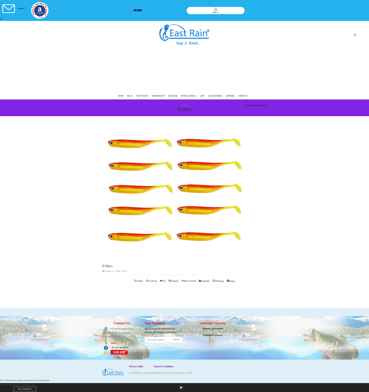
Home (183, 105)
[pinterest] (141, 10)
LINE (202, 96)
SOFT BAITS (142, 96)
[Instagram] (137, 10)
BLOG (130, 96)
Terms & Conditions (164, 366)
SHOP (121, 96)
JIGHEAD (173, 96)
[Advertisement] (184, 70)
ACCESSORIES (215, 96)
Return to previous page (256, 105)
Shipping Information (212, 328)
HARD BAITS (158, 96)
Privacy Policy (42, 384)
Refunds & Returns (212, 335)
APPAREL (230, 96)
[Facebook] (135, 10)
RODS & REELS (188, 96)
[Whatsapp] (139, 10)
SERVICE (243, 96)
